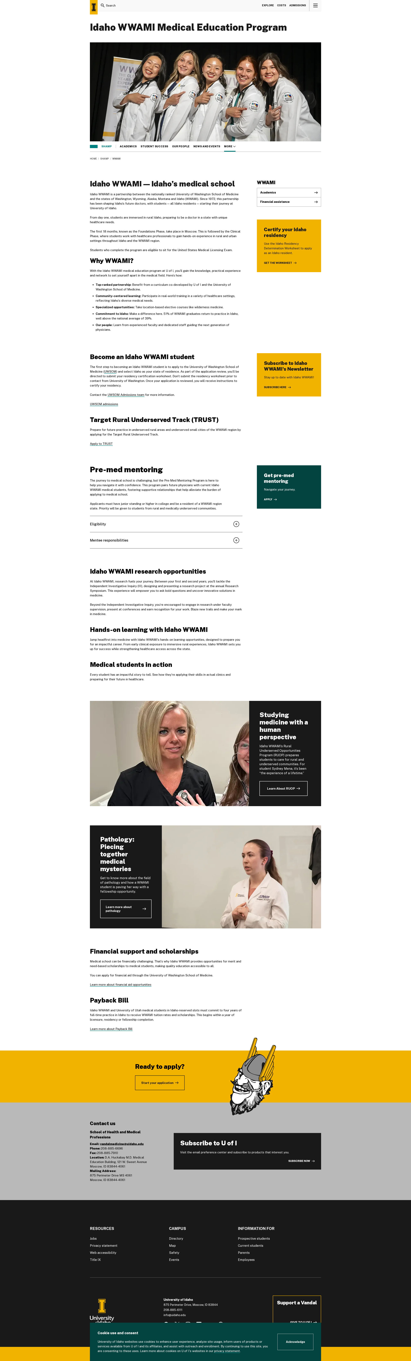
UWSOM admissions (104, 404)
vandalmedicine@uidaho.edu (122, 1144)
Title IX (95, 1260)
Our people (181, 146)
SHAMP (106, 146)
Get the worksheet (278, 262)
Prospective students (254, 1238)
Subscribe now (299, 1161)
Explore (268, 5)
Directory (176, 1238)
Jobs (93, 1238)
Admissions (297, 5)
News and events (206, 146)
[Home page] (94, 7)
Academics (128, 146)
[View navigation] (315, 5)
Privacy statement (103, 1246)
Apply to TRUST (101, 443)
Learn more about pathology (119, 909)
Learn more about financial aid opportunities (120, 984)
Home (93, 159)
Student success (154, 146)
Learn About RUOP (281, 788)
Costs (281, 5)
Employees (246, 1260)
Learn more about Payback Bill (111, 1029)
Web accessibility (103, 1253)
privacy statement (227, 1351)
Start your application (157, 1083)
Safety (174, 1253)
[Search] (103, 5)
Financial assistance (275, 201)
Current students (250, 1246)
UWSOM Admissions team (126, 394)
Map (172, 1246)
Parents (244, 1253)
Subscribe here (275, 387)
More (230, 146)
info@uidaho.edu (175, 1315)
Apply (268, 499)
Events (174, 1260)
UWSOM (110, 371)
